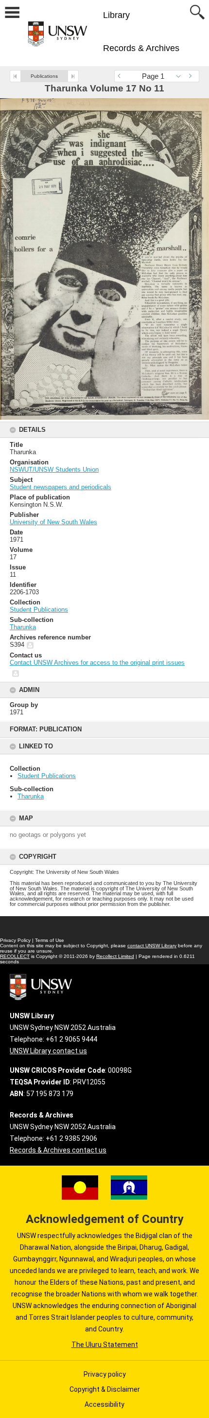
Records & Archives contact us (58, 1150)
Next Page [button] (192, 76)
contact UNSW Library (151, 945)
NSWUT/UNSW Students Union (54, 469)
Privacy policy (105, 1374)
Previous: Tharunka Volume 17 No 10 (15, 76)
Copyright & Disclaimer (105, 1389)
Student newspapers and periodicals (60, 487)
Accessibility (104, 1404)
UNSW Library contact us (48, 1051)
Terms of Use (49, 940)
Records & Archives (141, 48)
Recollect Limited (115, 956)
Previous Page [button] (121, 76)
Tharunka (30, 796)
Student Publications (46, 776)
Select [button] (181, 76)
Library (116, 15)
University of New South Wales (53, 522)
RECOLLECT (15, 956)
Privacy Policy (15, 940)
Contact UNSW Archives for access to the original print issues (97, 662)
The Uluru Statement (104, 1344)
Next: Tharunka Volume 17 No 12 (73, 76)
